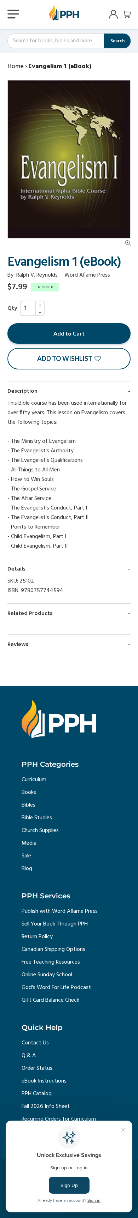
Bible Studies (37, 817)
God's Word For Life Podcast (56, 987)
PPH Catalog (37, 1093)
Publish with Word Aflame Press (60, 911)
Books (29, 792)
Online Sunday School (47, 974)
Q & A (29, 1055)
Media (29, 843)
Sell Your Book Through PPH (55, 924)
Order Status (37, 1068)
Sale (26, 856)
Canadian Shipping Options (53, 949)
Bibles (28, 805)
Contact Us (35, 1043)
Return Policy (37, 936)
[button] (69, 358)
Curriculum (34, 779)
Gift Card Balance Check (50, 1000)
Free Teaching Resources (51, 962)
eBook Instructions (44, 1081)
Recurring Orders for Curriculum (59, 1119)
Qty (12, 308)
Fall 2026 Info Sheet (46, 1106)
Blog (27, 868)
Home (15, 66)
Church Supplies (40, 830)
